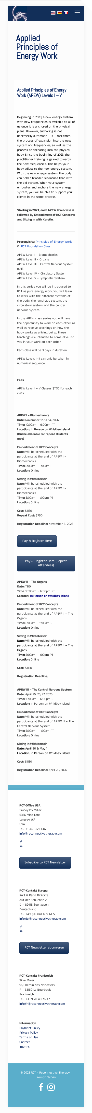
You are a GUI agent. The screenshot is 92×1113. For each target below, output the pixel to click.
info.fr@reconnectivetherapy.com (42, 1004)
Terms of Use (28, 1038)
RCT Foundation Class (36, 247)
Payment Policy (29, 1028)
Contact (24, 1042)
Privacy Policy (28, 1033)
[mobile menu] (77, 13)
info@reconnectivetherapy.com (40, 834)
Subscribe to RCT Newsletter (45, 863)
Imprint (24, 1047)
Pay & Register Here (37, 541)
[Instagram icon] (21, 847)
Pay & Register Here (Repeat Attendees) (46, 563)
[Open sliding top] (86, 5)
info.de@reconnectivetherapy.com (42, 919)
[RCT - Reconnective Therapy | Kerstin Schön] (19, 13)
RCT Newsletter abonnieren (44, 948)
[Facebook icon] (21, 842)
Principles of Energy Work (54, 242)
